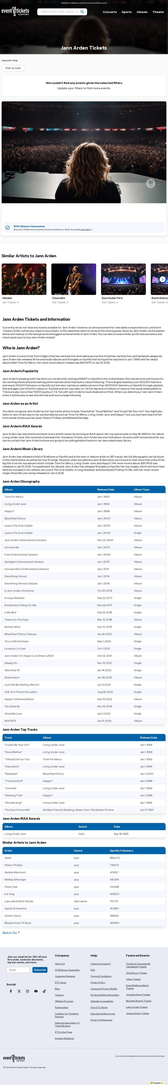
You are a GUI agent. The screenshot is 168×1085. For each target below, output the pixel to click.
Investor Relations (64, 1038)
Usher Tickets (133, 979)
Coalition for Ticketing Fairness (67, 1015)
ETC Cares (60, 982)
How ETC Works (99, 1007)
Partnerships (61, 1007)
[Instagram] (27, 991)
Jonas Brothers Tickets (138, 994)
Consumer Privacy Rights (104, 988)
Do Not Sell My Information (105, 994)
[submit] (82, 12)
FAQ (93, 970)
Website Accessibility (102, 1001)
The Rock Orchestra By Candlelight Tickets (138, 965)
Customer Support (101, 963)
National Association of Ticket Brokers (67, 1024)
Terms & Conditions (101, 976)
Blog (57, 988)
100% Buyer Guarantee (67, 970)
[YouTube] (36, 991)
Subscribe (40, 970)
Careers (59, 994)
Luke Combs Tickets (136, 1007)
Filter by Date (13, 68)
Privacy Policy (98, 982)
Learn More (86, 229)
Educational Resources (103, 1013)
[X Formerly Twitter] (19, 991)
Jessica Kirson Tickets (137, 1013)
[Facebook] (11, 991)
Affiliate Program (64, 1001)
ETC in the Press (63, 1032)
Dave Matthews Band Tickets (137, 987)
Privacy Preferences (101, 1019)
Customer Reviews (65, 976)
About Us (60, 963)
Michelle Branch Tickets (138, 1000)
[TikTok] (44, 991)
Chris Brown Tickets (136, 972)
